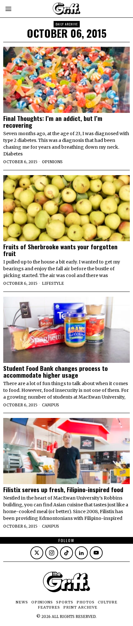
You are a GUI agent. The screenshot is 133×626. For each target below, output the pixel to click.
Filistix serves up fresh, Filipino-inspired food (63, 489)
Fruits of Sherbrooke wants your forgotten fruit (60, 250)
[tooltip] (36, 552)
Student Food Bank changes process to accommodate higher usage (55, 371)
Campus (50, 404)
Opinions (52, 161)
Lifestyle (53, 283)
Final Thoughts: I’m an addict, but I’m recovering (52, 121)
